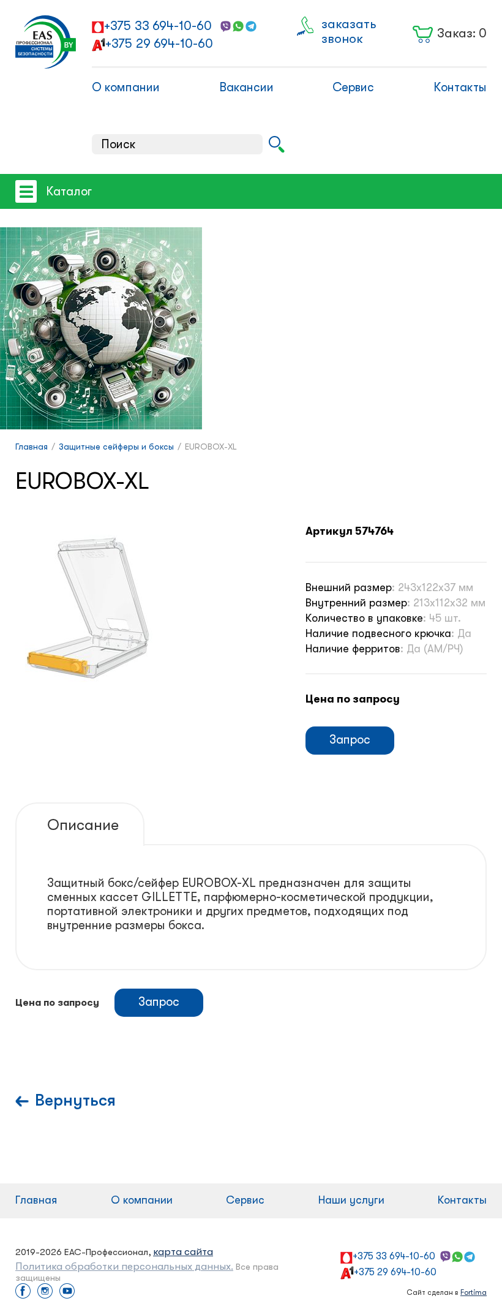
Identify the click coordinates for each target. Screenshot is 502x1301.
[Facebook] (23, 1292)
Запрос (349, 740)
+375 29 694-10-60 (159, 43)
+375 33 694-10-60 (158, 25)
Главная (36, 1200)
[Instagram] (45, 1292)
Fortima (473, 1292)
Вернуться (75, 1100)
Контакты (460, 87)
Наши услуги (351, 1200)
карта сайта (183, 1252)
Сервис (353, 87)
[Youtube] (67, 1292)
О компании (126, 87)
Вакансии (246, 87)
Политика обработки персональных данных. (124, 1266)
